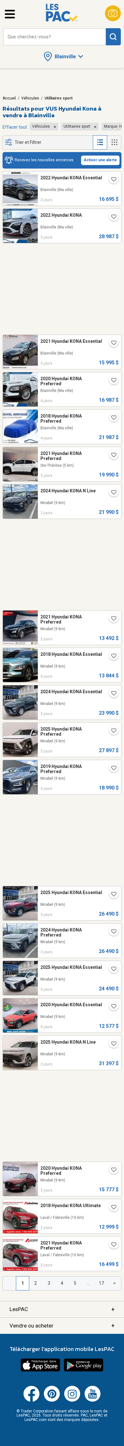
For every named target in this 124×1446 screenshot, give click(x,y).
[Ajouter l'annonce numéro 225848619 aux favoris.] (111, 381)
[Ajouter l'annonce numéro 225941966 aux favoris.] (111, 694)
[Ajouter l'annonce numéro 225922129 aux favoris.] (111, 769)
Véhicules (30, 98)
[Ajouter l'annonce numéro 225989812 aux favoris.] (111, 1208)
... (88, 1283)
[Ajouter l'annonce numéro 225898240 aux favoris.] (111, 895)
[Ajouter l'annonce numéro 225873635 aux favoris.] (111, 180)
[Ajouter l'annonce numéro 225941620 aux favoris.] (111, 656)
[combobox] (54, 37)
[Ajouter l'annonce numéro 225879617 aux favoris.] (111, 456)
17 (101, 1283)
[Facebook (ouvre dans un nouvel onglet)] (31, 1400)
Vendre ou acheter (62, 1325)
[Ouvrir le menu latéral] (10, 14)
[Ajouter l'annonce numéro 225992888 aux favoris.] (111, 493)
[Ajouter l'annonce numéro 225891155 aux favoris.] (111, 217)
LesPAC (62, 1309)
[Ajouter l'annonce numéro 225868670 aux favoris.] (111, 1170)
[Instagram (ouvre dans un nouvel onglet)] (72, 1400)
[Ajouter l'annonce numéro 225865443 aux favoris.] (111, 1007)
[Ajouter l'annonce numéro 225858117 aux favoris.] (111, 343)
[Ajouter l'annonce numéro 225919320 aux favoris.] (111, 1245)
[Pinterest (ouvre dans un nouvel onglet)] (52, 1400)
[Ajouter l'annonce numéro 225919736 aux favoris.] (111, 619)
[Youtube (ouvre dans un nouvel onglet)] (92, 1400)
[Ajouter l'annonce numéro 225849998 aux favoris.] (111, 418)
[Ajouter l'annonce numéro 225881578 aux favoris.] (111, 969)
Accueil (9, 98)
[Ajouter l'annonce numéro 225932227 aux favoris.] (111, 731)
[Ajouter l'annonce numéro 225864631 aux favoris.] (111, 1044)
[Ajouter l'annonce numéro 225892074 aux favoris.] (111, 932)
